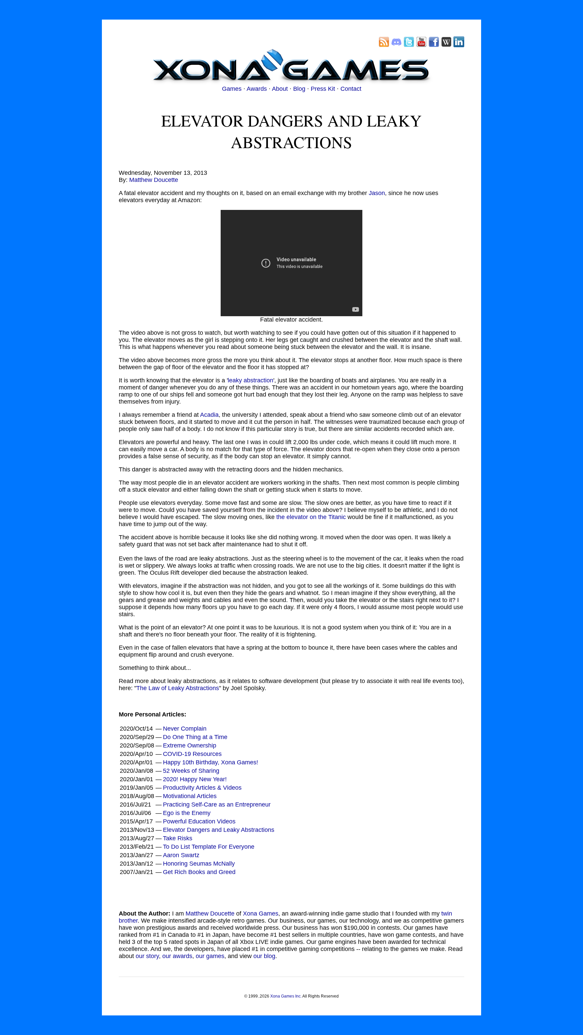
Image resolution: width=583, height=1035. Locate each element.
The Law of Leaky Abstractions (177, 688)
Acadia (209, 414)
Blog (299, 88)
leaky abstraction (250, 380)
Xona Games (260, 913)
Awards (257, 88)
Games (232, 88)
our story (147, 956)
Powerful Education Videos (199, 821)
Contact (350, 88)
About (280, 88)
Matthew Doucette (153, 179)
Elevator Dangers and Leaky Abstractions (218, 829)
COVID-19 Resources (192, 754)
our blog (264, 956)
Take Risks (177, 838)
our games (210, 956)
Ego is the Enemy (187, 813)
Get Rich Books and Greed (199, 872)
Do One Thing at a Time (195, 737)
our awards (177, 956)
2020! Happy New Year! (195, 779)
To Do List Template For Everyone (208, 846)
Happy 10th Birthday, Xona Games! (210, 762)
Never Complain (184, 728)
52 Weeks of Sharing (191, 770)
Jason (377, 193)
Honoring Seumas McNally (199, 863)
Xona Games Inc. (286, 996)
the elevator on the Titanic (311, 517)
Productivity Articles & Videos (202, 787)
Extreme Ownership (189, 745)
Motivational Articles (190, 796)
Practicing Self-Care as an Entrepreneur (217, 804)
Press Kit (323, 88)
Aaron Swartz (181, 855)
